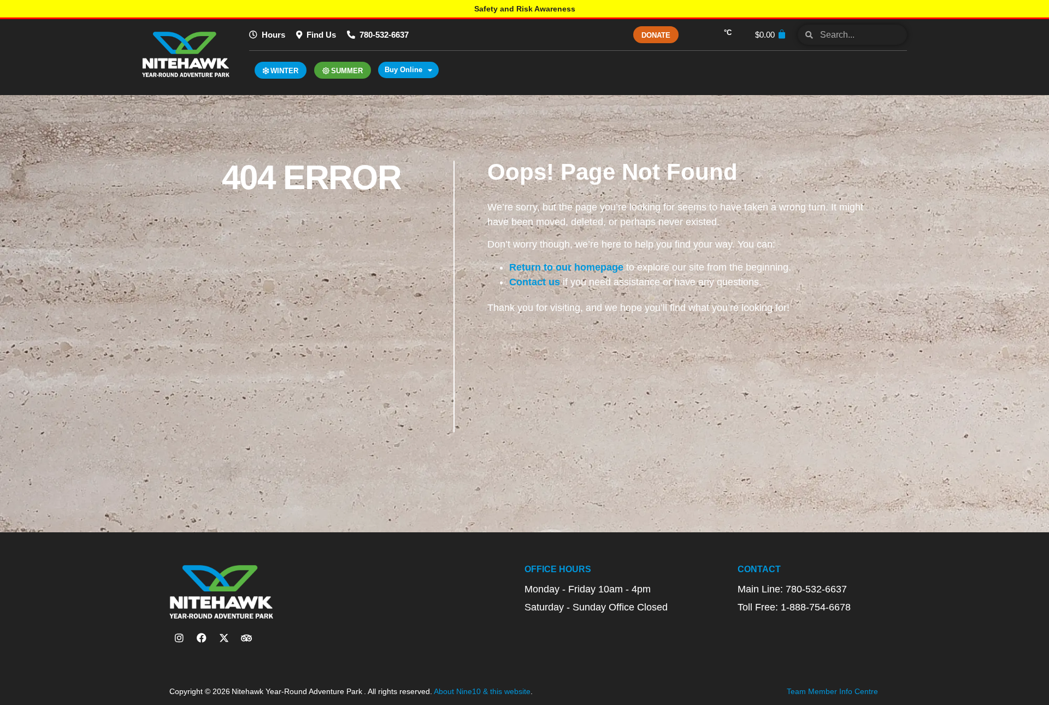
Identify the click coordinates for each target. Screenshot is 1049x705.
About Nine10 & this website (482, 691)
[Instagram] (179, 638)
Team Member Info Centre (832, 691)
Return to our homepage (566, 267)
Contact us (534, 282)
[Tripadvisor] (246, 638)
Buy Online (403, 70)
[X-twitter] (224, 638)
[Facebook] (201, 638)
